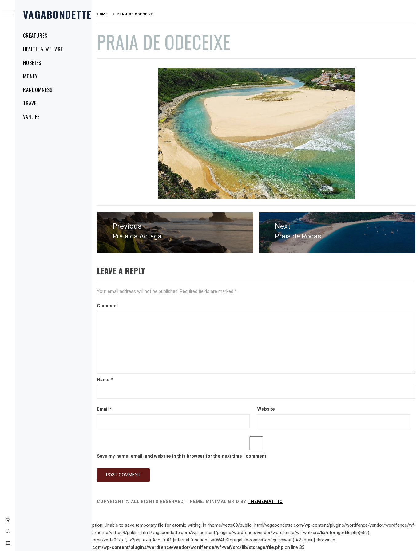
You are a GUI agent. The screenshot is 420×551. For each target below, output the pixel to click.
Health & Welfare (43, 49)
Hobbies (32, 62)
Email (104, 409)
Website (266, 409)
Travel (30, 103)
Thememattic (265, 501)
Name (105, 379)
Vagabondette (57, 14)
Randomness (38, 89)
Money (30, 76)
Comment (107, 306)
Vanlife (31, 116)
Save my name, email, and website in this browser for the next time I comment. (182, 456)
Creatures (35, 35)
